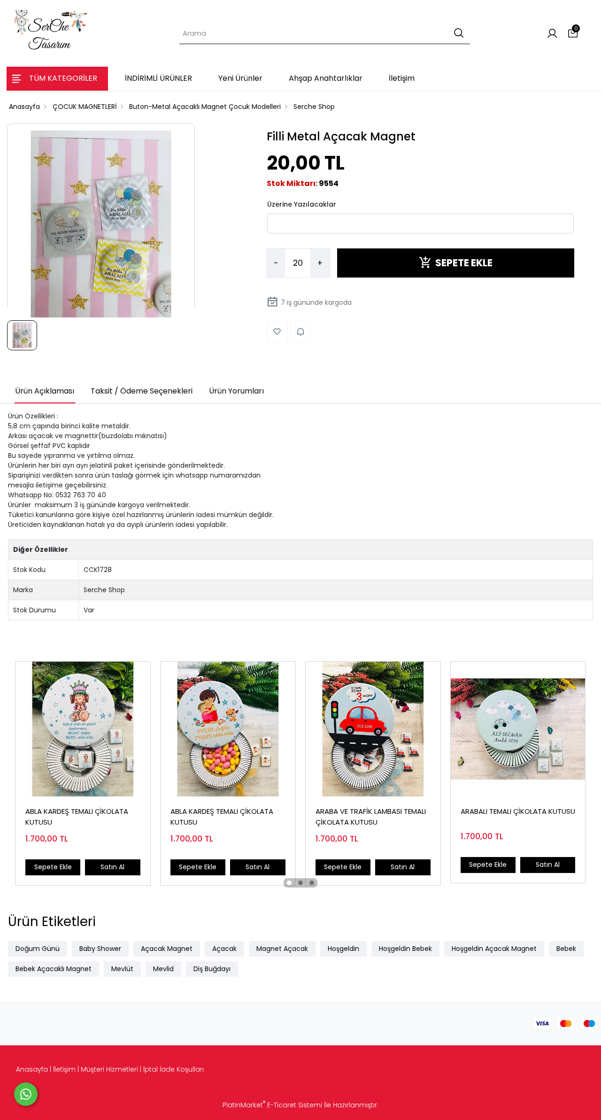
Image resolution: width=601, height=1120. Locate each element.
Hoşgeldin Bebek (405, 948)
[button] (289, 883)
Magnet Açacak (282, 948)
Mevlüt (122, 968)
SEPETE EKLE (464, 263)
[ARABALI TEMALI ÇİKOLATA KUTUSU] (518, 729)
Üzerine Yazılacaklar (301, 204)
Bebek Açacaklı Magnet (53, 968)
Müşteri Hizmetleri (109, 1069)
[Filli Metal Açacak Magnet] (101, 224)
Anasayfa (32, 1069)
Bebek (566, 948)
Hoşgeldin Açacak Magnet (494, 948)
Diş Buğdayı (212, 968)
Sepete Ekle (53, 867)
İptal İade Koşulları (173, 1069)
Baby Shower (100, 948)
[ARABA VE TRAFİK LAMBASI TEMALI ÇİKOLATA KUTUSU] (373, 729)
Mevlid (163, 968)
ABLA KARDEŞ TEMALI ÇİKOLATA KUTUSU (76, 816)
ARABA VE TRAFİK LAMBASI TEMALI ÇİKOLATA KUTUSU (371, 816)
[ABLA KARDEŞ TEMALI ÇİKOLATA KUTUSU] (82, 729)
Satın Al (112, 867)
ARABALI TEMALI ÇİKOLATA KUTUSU (518, 811)
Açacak (224, 948)
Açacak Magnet (167, 948)
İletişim (64, 1069)
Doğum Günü (37, 948)
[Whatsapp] (26, 1094)
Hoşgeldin (343, 948)
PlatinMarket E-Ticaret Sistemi (272, 1105)
